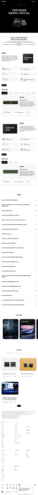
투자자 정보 (3, 473)
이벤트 (15, 453)
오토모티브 (3, 443)
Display (3, 438)
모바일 (2, 445)
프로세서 (3, 432)
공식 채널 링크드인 (16, 485)
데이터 (11, 376)
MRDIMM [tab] (10, 93)
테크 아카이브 (3, 460)
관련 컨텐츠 (19, 350)
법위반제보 (15, 470)
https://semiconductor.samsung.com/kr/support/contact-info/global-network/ (11, 418)
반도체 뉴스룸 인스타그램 (16, 488)
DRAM (2, 4)
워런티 (15, 441)
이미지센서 (3, 433)
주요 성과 (27, 452)
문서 (15, 439)
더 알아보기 (4, 85)
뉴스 (15, 452)
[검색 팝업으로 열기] (30, 1)
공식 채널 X (10, 485)
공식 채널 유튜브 (19, 485)
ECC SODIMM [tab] (33, 93)
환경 (26, 453)
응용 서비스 (3, 459)
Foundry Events (4, 457)
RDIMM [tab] (4, 93)
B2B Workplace (28, 432)
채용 (2, 480)
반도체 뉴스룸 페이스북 (10, 488)
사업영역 (3, 470)
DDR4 (25, 4)
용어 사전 (16, 433)
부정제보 (15, 469)
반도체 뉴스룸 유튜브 (13, 488)
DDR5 (22, 4)
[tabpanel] (19, 105)
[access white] (4, 491)
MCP (2, 431)
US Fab (2, 461)
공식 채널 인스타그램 (8, 485)
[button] (18, 341)
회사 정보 (3, 468)
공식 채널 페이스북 (13, 485)
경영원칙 (15, 468)
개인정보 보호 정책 (20, 490)
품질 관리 (16, 427)
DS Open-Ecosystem (29, 427)
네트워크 (3, 444)
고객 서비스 (16, 428)
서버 (2, 442)
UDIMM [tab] (16, 93)
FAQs (15, 440)
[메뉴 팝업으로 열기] (36, 1)
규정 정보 (16, 429)
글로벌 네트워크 (28, 430)
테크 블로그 (16, 454)
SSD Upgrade (16, 443)
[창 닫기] (31, 487)
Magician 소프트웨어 (17, 442)
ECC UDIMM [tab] (22, 93)
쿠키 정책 (24, 490)
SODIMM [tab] (27, 93)
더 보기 (19, 405)
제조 (2, 458)
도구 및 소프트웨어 (17, 438)
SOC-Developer (28, 433)
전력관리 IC (3, 437)
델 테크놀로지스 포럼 (6, 402)
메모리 (25, 376)
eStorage (3, 429)
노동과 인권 (27, 454)
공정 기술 (3, 453)
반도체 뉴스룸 (3, 476)
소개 (2, 452)
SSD (2, 428)
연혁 (2, 472)
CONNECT (3, 462)
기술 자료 (16, 432)
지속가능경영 (11, 402)
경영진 (2, 471)
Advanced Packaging (4, 454)
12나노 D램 (15, 376)
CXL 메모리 (3, 430)
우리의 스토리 (3, 469)
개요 (19, 4)
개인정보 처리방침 (17, 491)
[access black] (2, 491)
